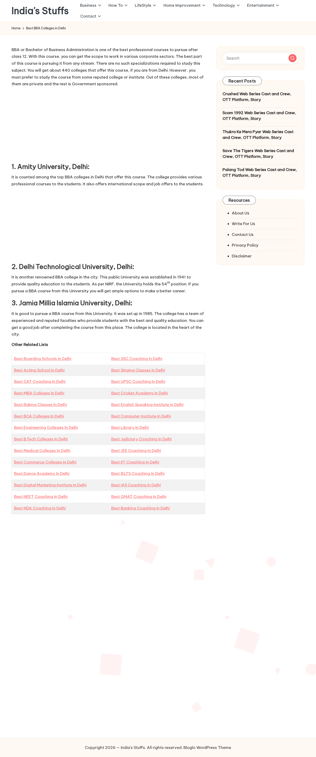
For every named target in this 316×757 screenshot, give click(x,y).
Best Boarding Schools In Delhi (42, 358)
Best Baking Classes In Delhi (40, 404)
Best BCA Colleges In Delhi (39, 416)
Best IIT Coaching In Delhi (135, 462)
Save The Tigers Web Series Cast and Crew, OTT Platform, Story (258, 153)
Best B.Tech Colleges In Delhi (41, 439)
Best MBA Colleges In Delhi (39, 393)
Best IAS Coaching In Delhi (136, 485)
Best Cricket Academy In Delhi (139, 393)
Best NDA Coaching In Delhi (40, 508)
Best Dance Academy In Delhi (41, 473)
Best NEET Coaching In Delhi (41, 496)
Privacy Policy (245, 245)
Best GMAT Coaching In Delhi (138, 496)
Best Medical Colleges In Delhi (42, 450)
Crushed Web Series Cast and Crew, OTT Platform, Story (257, 96)
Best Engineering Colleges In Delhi (46, 427)
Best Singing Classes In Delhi (138, 370)
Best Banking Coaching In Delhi (140, 508)
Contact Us (243, 234)
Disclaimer (242, 256)
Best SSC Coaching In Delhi (136, 358)
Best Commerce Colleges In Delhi (45, 462)
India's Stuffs (40, 11)
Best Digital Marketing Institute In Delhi (50, 485)
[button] (292, 58)
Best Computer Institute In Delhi (141, 416)
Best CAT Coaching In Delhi (39, 381)
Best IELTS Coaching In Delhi (137, 473)
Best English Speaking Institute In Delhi (147, 404)
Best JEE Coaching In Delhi (136, 450)
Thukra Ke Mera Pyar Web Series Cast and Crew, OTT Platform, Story (258, 134)
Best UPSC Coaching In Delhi (138, 381)
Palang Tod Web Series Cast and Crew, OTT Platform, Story (260, 172)
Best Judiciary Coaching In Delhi (141, 439)
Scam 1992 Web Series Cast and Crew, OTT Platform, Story (259, 115)
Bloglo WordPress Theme (207, 747)
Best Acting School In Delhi (39, 370)
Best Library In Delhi (130, 427)
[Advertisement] (108, 123)
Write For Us (243, 223)
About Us (240, 213)
